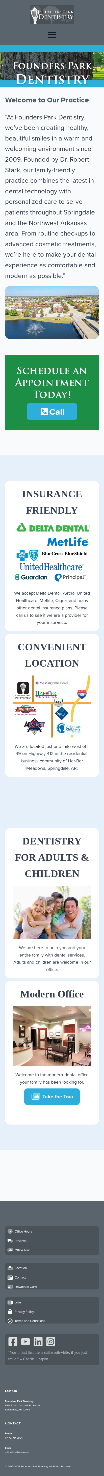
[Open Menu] (52, 34)
